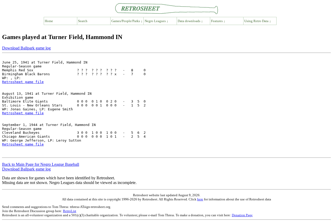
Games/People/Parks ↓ (127, 21)
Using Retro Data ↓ (257, 21)
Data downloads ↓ (190, 21)
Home (49, 21)
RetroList (69, 211)
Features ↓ (218, 21)
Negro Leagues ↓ (156, 21)
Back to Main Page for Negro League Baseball (40, 164)
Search (82, 21)
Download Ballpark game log (26, 48)
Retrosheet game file (23, 82)
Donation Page (242, 215)
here (200, 199)
